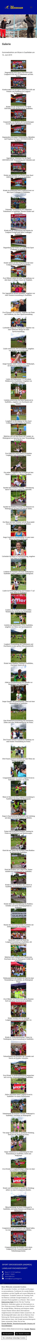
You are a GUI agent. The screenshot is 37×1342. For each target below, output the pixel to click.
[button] (31, 7)
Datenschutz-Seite (7, 1302)
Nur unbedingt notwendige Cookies (14, 1338)
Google (26, 1329)
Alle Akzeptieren (8, 1334)
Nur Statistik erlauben (23, 1334)
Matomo (32, 1329)
